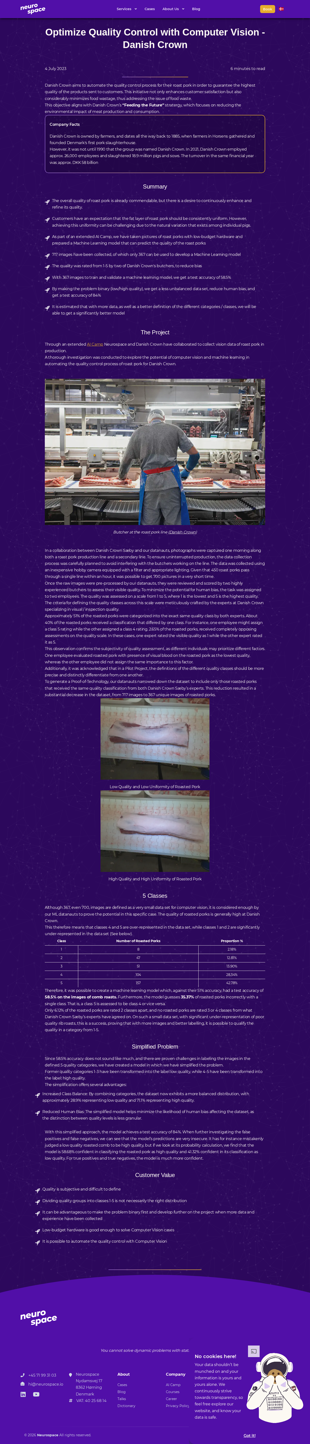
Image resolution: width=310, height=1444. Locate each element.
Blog (196, 9)
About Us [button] (171, 9)
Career (171, 1399)
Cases (150, 9)
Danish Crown (182, 532)
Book (267, 9)
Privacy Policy (178, 1406)
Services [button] (124, 9)
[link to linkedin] (23, 1394)
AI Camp (95, 344)
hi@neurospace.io (45, 1384)
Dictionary (126, 1406)
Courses (172, 1392)
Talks (121, 1399)
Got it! (250, 1435)
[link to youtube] (36, 1394)
